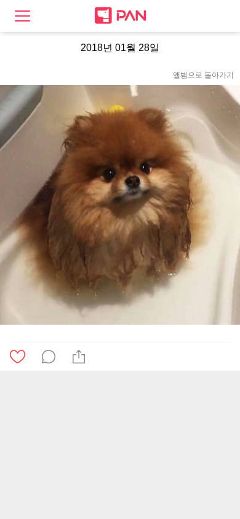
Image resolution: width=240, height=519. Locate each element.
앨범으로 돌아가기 (203, 75)
